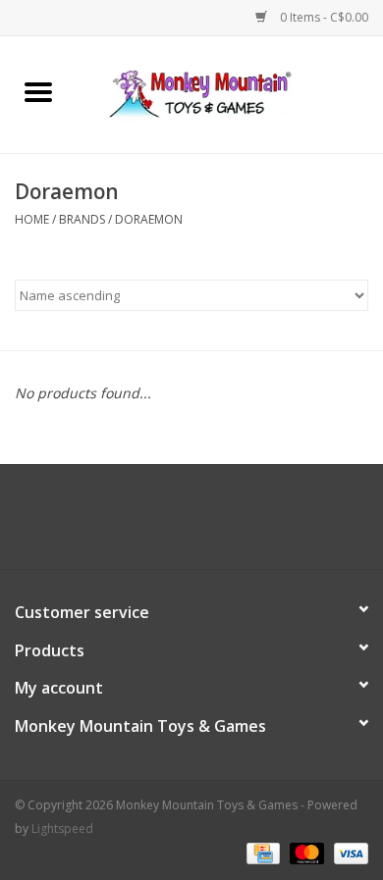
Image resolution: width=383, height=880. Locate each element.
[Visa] (347, 853)
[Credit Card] (261, 853)
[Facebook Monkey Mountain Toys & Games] (174, 524)
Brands (82, 219)
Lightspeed (62, 828)
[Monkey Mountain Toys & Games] (230, 92)
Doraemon (149, 219)
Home (32, 219)
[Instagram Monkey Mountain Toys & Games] (209, 524)
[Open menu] (38, 91)
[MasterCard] (305, 853)
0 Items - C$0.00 (322, 17)
